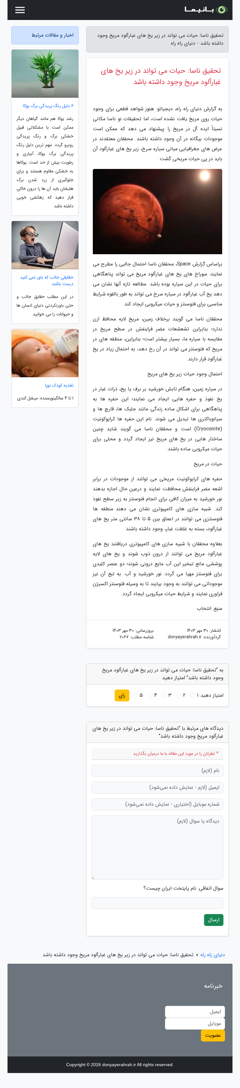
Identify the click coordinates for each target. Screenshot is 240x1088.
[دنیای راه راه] (205, 9)
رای (122, 695)
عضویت (213, 1035)
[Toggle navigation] (20, 10)
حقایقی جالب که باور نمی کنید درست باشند (46, 280)
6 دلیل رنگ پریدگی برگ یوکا (48, 106)
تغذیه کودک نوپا (59, 385)
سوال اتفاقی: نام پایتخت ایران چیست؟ (183, 888)
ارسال (213, 920)
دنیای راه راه (213, 955)
